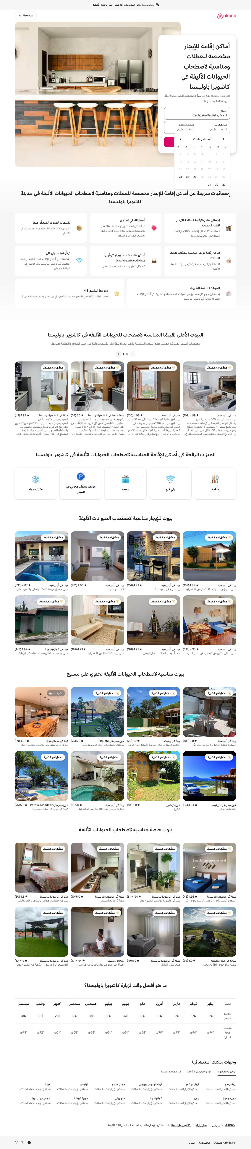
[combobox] (197, 115)
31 (209, 184)
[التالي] (118, 354)
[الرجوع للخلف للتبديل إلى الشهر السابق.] (223, 139)
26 (194, 177)
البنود (192, 1142)
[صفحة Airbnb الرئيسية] (226, 15)
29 (223, 184)
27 (187, 177)
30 (216, 184)
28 (180, 177)
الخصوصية (204, 1142)
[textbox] (213, 129)
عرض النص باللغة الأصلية (106, 5)
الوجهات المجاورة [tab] (226, 1071)
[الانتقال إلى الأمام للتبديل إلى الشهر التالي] (181, 139)
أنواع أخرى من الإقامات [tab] (199, 1071)
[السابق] (133, 354)
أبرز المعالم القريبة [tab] (171, 1071)
